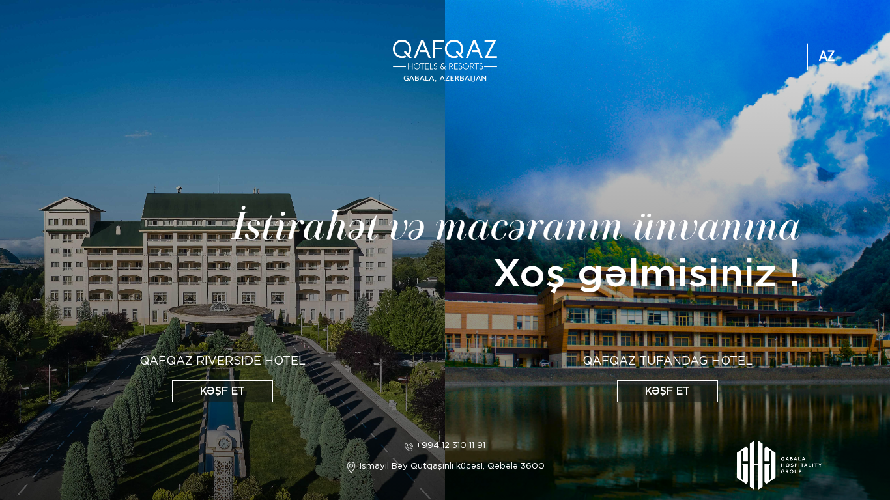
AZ (827, 57)
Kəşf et (222, 391)
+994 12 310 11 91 (449, 445)
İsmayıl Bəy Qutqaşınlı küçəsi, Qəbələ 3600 (451, 466)
